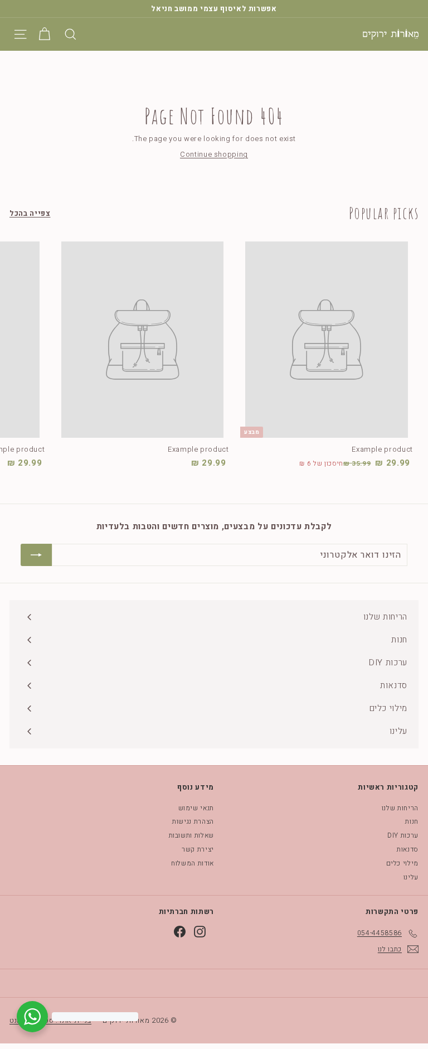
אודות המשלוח (192, 863)
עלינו (411, 877)
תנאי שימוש (196, 808)
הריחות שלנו (400, 808)
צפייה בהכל (30, 214)
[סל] (44, 34)
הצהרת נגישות (193, 821)
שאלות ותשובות (191, 835)
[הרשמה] (36, 555)
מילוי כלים (402, 863)
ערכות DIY (403, 835)
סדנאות (408, 849)
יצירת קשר (198, 849)
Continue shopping (214, 154)
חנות (412, 821)
